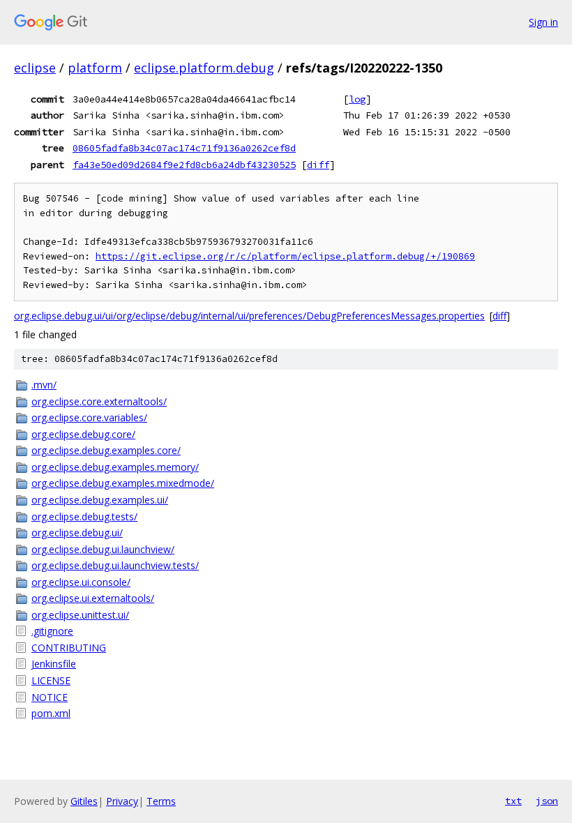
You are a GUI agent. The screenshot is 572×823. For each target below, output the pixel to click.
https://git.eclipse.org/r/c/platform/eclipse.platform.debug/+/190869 (285, 256)
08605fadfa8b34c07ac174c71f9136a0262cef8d (184, 148)
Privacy (122, 801)
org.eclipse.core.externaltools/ (99, 401)
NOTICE (49, 697)
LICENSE (50, 680)
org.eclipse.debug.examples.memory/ (115, 467)
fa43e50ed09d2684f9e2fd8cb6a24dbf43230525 (184, 164)
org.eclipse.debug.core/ (83, 434)
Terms (161, 801)
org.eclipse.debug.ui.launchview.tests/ (115, 565)
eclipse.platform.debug (204, 67)
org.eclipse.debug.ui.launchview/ (102, 549)
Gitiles (84, 801)
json (547, 800)
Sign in (543, 22)
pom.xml (50, 713)
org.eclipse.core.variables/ (89, 417)
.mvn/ (44, 384)
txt (513, 800)
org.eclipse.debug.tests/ (84, 516)
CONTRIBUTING (68, 647)
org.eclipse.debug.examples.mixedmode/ (122, 483)
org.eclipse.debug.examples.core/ (106, 450)
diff (318, 164)
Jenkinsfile (53, 663)
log (357, 99)
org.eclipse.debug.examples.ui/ (99, 499)
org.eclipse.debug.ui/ (77, 532)
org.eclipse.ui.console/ (80, 582)
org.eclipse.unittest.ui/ (80, 614)
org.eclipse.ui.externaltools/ (92, 598)
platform (95, 67)
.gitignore (52, 630)
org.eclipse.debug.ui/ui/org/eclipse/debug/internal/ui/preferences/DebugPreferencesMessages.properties (249, 315)
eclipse (35, 67)
